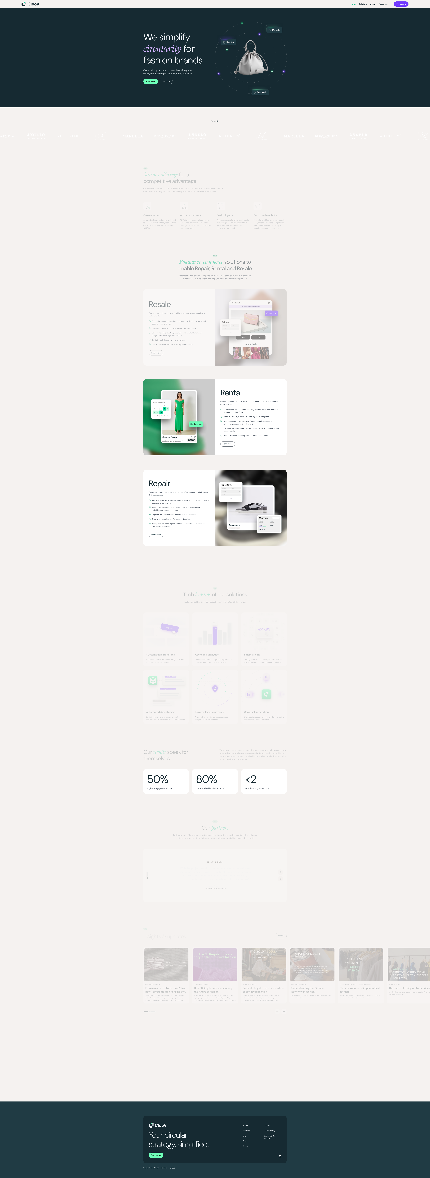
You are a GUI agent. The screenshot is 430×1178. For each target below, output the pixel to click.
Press (245, 1141)
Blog (244, 1136)
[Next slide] (280, 878)
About (372, 4)
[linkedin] (280, 1156)
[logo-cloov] (30, 4)
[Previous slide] (280, 872)
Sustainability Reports (269, 1137)
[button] (384, 4)
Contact (267, 1125)
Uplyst (172, 1168)
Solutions (363, 4)
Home (353, 4)
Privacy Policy (269, 1130)
